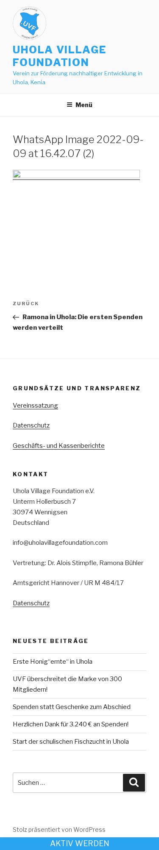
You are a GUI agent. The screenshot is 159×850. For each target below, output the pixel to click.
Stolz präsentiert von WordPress (59, 829)
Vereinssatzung (35, 405)
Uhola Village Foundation (59, 56)
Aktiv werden (79, 843)
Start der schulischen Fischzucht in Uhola (71, 741)
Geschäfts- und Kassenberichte (59, 446)
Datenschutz (31, 425)
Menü (83, 104)
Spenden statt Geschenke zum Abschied (72, 707)
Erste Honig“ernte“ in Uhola (52, 661)
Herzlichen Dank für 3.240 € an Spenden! (70, 724)
